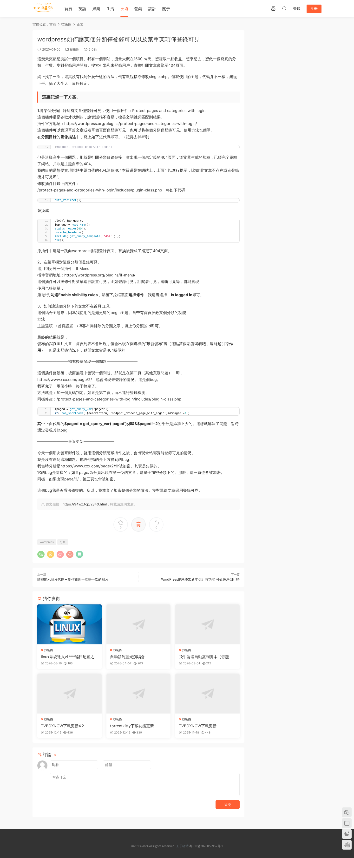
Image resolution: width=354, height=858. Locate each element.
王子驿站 (182, 846)
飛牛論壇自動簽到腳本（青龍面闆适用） (206, 656)
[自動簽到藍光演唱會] (138, 624)
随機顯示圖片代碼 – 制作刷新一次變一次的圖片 (72, 579)
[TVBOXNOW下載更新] (207, 694)
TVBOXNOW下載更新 (197, 725)
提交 (227, 804)
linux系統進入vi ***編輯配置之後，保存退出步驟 (67, 656)
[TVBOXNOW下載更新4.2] (69, 694)
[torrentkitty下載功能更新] (138, 694)
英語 (82, 8)
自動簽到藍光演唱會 (127, 656)
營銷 (138, 8)
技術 (124, 8)
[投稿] (273, 8)
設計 (152, 8)
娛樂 (96, 8)
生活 (110, 8)
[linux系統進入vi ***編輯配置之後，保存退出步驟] (69, 624)
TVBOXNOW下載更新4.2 (62, 725)
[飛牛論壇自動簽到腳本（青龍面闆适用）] (207, 624)
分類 (63, 542)
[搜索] (284, 8)
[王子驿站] (43, 8)
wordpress (47, 542)
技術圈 (74, 49)
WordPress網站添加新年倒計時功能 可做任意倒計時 (200, 579)
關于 (166, 8)
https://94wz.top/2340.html (85, 504)
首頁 (68, 8)
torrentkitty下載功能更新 (132, 725)
